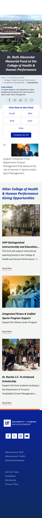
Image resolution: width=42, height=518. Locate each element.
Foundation (10, 476)
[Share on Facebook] (10, 100)
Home (3, 77)
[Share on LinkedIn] (15, 100)
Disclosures (10, 480)
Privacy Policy (11, 484)
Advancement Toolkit (15, 456)
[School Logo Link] (19, 423)
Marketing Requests (14, 460)
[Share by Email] (32, 100)
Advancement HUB (14, 452)
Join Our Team (12, 471)
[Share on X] (26, 100)
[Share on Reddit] (21, 100)
